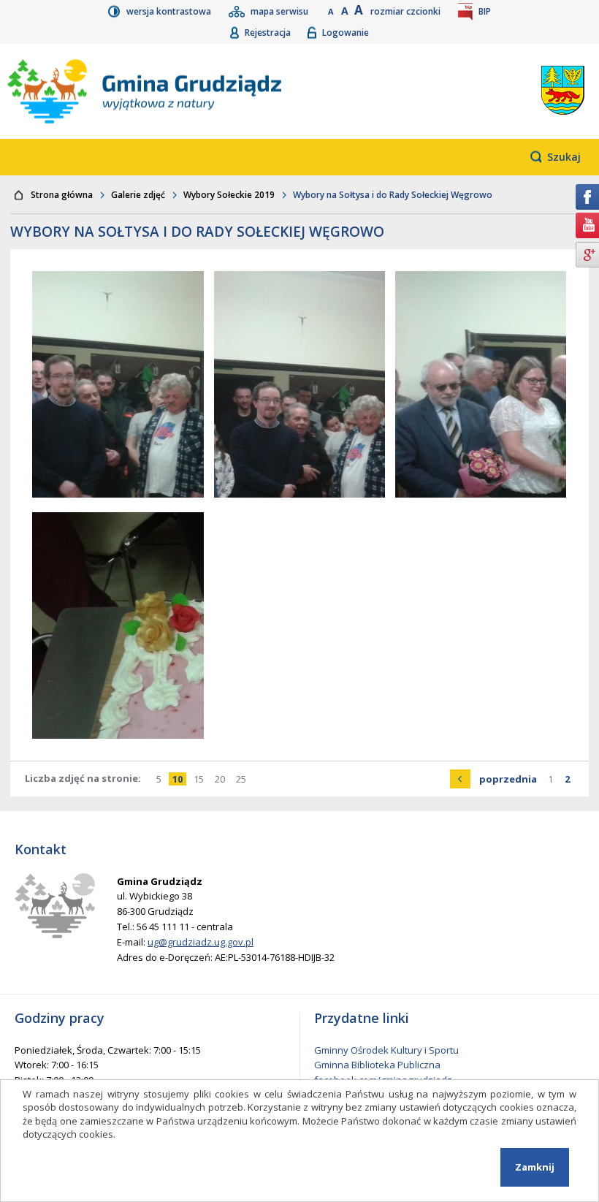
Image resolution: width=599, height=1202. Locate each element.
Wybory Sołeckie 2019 (229, 195)
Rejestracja (269, 32)
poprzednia (510, 779)
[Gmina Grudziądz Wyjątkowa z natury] (206, 91)
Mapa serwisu (280, 11)
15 (200, 779)
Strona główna (62, 195)
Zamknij (534, 1167)
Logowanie (345, 32)
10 (179, 779)
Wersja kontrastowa (169, 11)
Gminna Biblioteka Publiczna (377, 1064)
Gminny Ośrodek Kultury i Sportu (386, 1050)
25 (243, 779)
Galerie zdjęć (138, 195)
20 (222, 779)
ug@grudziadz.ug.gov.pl (200, 941)
